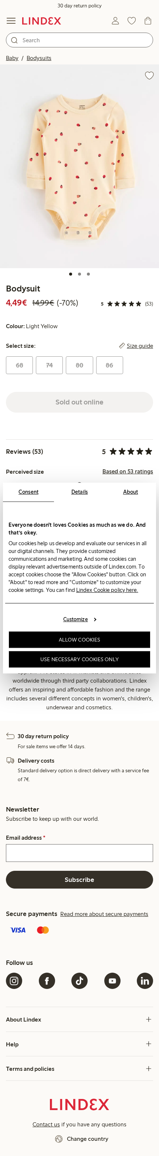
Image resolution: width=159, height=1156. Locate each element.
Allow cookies (79, 639)
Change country (87, 1138)
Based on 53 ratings (127, 471)
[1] (70, 274)
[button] (79, 166)
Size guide (140, 346)
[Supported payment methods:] (79, 930)
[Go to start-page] (41, 21)
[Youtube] (112, 981)
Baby (12, 57)
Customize (75, 619)
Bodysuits (39, 57)
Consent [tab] (28, 492)
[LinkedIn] (145, 981)
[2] (79, 274)
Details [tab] (79, 492)
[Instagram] (14, 981)
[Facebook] (47, 981)
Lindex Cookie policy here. (107, 590)
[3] (88, 274)
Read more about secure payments (104, 913)
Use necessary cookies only (79, 659)
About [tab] (130, 492)
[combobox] (79, 40)
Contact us (46, 1124)
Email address (25, 837)
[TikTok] (79, 981)
